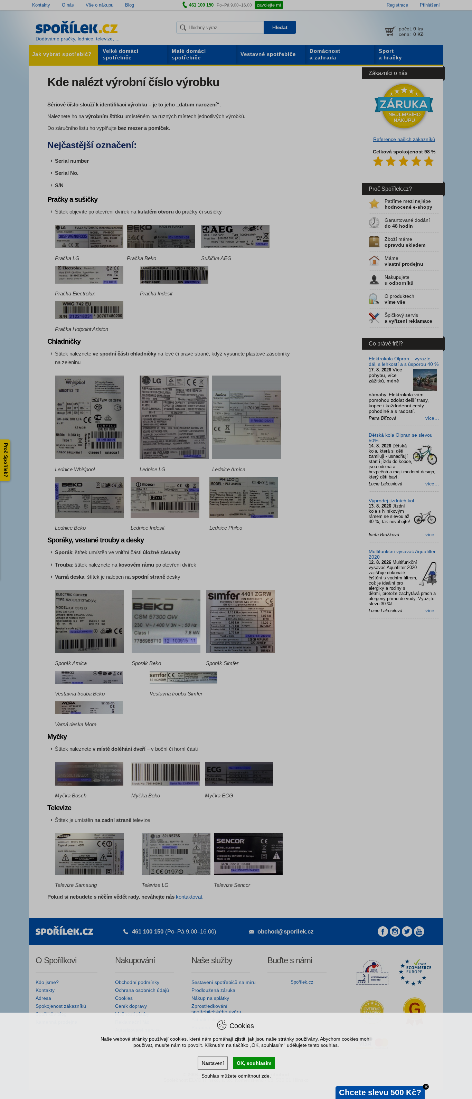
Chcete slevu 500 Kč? (380, 1092)
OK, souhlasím (254, 1063)
